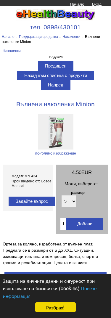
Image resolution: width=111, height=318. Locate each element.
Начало (77, 4)
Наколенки (71, 36)
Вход (97, 4)
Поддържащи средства (38, 36)
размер (78, 192)
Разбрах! (55, 307)
